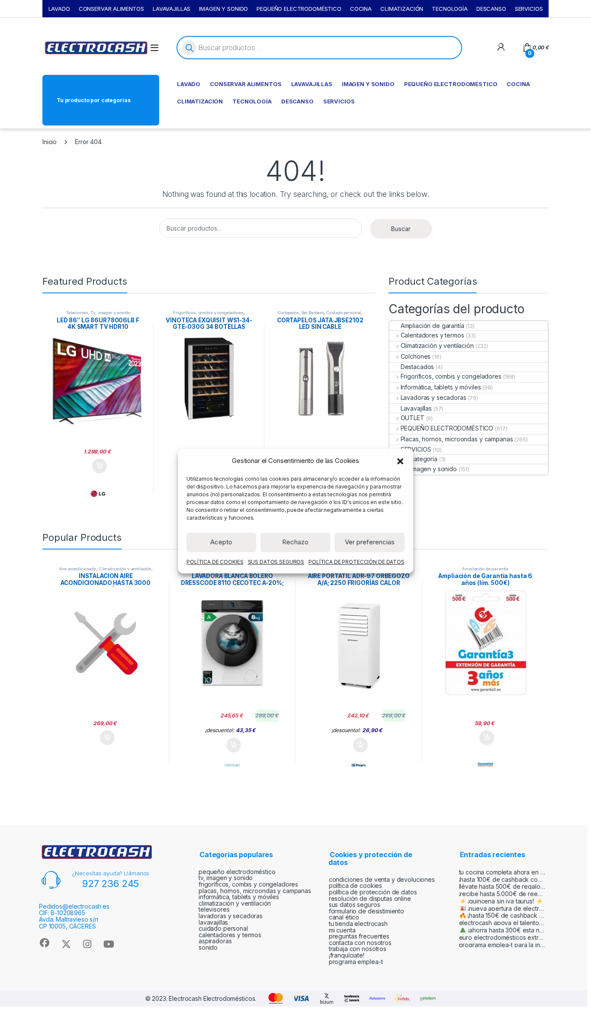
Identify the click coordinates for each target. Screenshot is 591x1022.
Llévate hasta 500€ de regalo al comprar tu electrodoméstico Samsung (502, 886)
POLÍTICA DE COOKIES (214, 562)
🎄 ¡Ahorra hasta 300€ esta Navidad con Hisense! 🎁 (502, 930)
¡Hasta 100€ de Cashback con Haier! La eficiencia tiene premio (502, 879)
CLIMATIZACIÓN (401, 8)
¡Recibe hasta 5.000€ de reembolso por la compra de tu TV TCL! (502, 893)
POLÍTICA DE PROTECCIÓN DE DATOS (356, 562)
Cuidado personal (343, 312)
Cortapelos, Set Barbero (301, 312)
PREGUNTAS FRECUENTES (359, 936)
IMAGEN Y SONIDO (223, 8)
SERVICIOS (529, 8)
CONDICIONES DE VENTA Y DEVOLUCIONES (382, 879)
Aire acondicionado (77, 568)
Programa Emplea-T (356, 961)
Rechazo (295, 542)
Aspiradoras (215, 941)
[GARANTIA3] (485, 765)
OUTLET (412, 417)
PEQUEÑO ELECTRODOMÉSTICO (299, 8)
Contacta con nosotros (360, 942)
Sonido (208, 947)
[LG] (98, 493)
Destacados (417, 366)
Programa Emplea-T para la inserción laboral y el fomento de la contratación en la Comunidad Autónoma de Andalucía (502, 944)
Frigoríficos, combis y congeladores (208, 312)
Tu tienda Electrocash (358, 923)
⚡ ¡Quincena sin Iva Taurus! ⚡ (501, 901)
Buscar (401, 228)
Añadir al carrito (98, 466)
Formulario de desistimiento (366, 911)
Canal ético (344, 917)
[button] (400, 460)
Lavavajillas (416, 408)
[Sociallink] (44, 943)
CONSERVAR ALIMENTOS (111, 8)
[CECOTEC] (232, 765)
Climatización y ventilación (437, 345)
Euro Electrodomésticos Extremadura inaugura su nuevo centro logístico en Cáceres (502, 937)
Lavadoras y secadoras (433, 397)
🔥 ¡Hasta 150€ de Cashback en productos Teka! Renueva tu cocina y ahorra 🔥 (502, 915)
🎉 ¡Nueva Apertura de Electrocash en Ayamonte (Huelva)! (502, 908)
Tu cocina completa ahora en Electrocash (502, 872)
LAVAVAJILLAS (171, 8)
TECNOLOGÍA (450, 8)
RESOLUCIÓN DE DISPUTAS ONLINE (370, 898)
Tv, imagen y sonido (110, 312)
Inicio (49, 141)
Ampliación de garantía (432, 325)
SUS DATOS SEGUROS (276, 562)
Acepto (221, 542)
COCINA (361, 8)
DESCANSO (491, 8)
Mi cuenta (342, 930)
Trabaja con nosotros (357, 948)
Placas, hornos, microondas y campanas (457, 439)
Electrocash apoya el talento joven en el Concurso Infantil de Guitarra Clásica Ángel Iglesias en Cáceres (502, 922)
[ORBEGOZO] (358, 765)
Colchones (415, 356)
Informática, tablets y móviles (441, 387)
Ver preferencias (370, 542)
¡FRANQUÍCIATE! (346, 955)
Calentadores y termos (432, 335)
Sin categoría (419, 459)
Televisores (77, 312)
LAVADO (59, 8)
